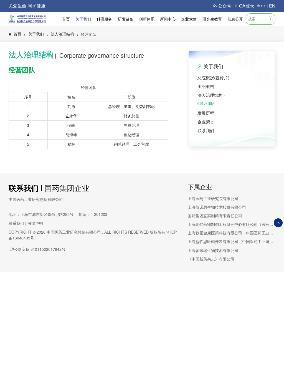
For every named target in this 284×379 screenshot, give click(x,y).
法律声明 (35, 223)
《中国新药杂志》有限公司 (211, 259)
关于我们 (83, 19)
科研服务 (104, 19)
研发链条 (125, 19)
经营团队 (89, 34)
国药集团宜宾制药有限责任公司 (215, 215)
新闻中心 (168, 19)
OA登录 (246, 5)
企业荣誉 (205, 122)
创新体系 (146, 19)
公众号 (224, 5)
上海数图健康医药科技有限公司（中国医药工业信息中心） (231, 233)
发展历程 (205, 113)
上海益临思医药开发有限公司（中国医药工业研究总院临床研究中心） (231, 241)
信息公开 (235, 19)
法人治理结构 (65, 34)
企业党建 (189, 19)
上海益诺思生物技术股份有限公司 (217, 207)
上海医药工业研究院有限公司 (213, 198)
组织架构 (205, 86)
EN (272, 5)
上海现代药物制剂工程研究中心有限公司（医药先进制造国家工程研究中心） (231, 224)
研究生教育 (212, 19)
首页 (66, 19)
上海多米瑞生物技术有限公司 (213, 250)
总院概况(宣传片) (213, 77)
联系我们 (205, 130)
